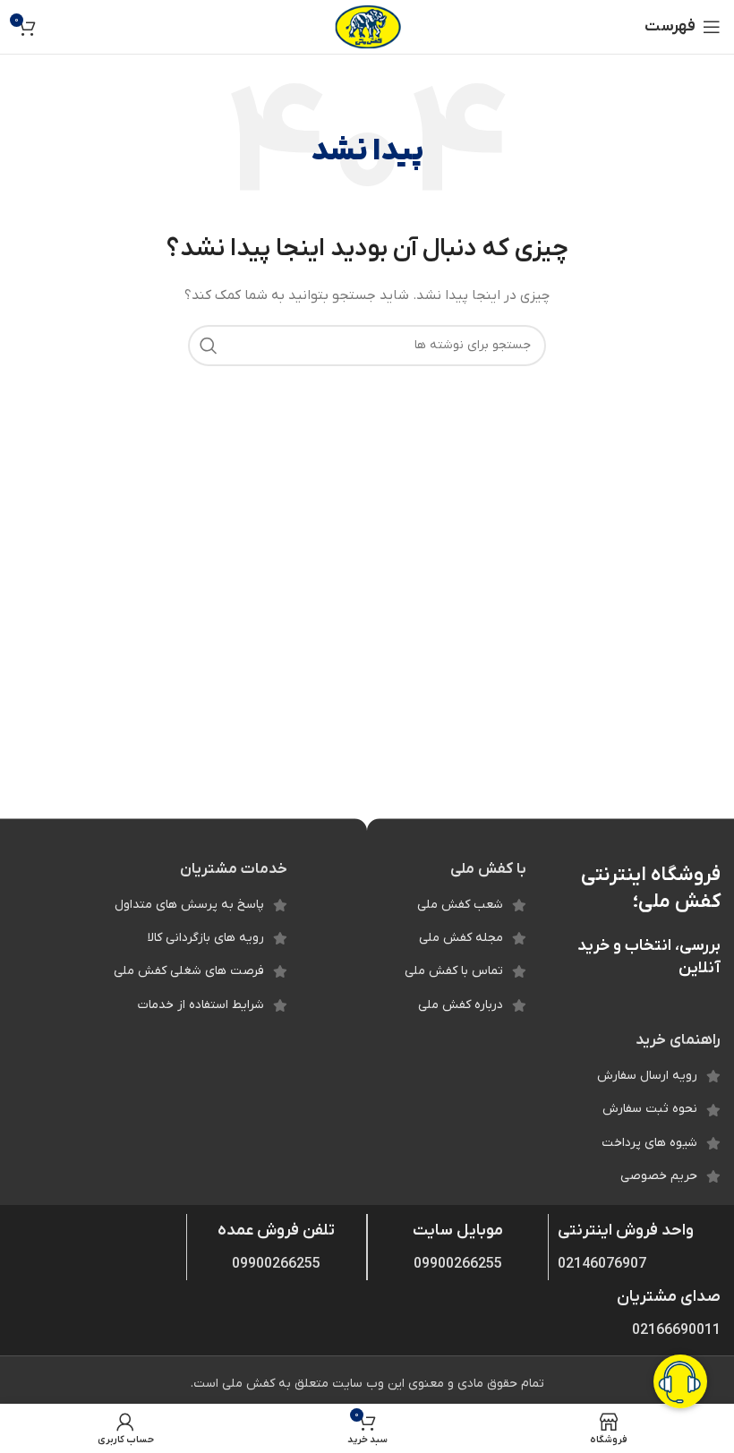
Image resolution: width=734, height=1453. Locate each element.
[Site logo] (367, 26)
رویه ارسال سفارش (647, 1075)
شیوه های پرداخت (649, 1142)
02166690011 (676, 1330)
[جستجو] (208, 345)
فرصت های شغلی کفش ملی (189, 970)
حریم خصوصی (658, 1175)
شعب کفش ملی (460, 904)
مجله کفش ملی (461, 937)
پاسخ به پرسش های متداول (189, 904)
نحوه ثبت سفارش (649, 1108)
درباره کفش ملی (460, 1004)
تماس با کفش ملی (454, 970)
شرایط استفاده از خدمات (201, 1004)
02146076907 (602, 1264)
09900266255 (458, 1264)
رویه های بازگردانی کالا (206, 937)
